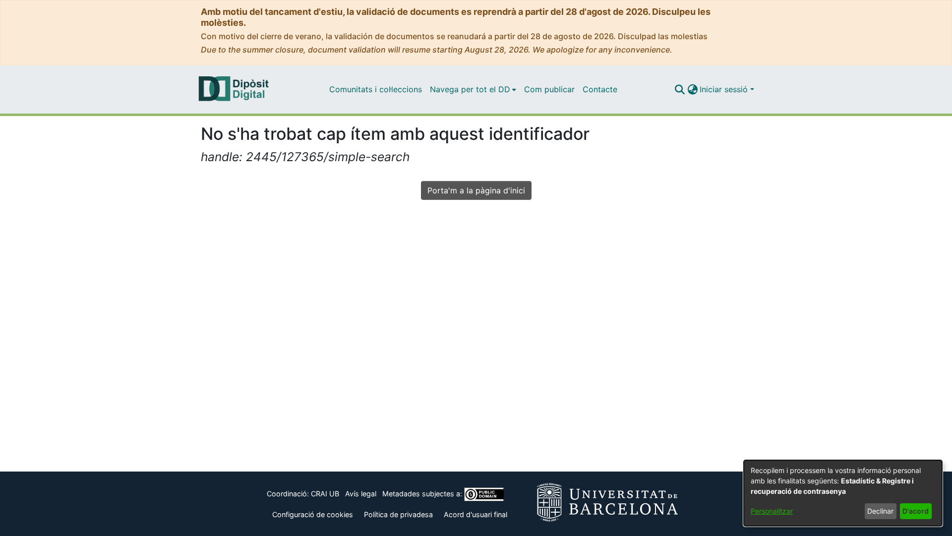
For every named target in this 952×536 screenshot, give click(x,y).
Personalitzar (772, 511)
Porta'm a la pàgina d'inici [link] (476, 190)
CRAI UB (325, 493)
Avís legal (360, 493)
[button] (679, 89)
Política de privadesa (398, 514)
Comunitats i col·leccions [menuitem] (375, 89)
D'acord (915, 511)
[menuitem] (473, 89)
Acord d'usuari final (475, 514)
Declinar (880, 511)
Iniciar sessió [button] (725, 89)
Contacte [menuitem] (600, 89)
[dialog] (843, 493)
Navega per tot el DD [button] (470, 89)
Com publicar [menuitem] (549, 89)
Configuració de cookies (312, 514)
